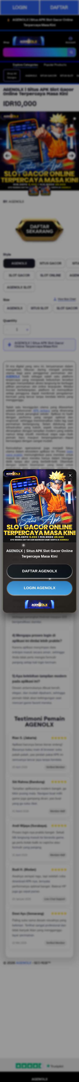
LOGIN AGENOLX (39, 588)
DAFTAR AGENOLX (39, 571)
